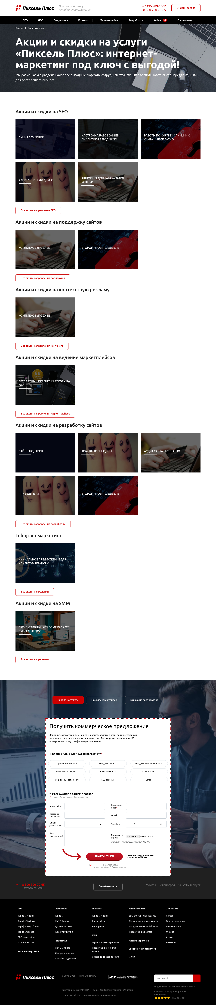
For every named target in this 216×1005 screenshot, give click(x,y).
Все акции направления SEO (38, 210)
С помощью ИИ (26, 942)
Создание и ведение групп (105, 957)
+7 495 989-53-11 (154, 6)
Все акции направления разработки (43, 524)
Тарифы (59, 915)
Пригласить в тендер (104, 700)
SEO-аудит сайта (26, 937)
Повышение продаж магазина (144, 921)
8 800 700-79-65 (154, 10)
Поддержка (61, 908)
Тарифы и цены (26, 915)
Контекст (97, 908)
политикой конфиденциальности (111, 867)
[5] (168, 997)
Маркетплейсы (137, 908)
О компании (172, 908)
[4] (165, 997)
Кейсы (169, 915)
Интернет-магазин (64, 953)
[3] (162, 997)
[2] (159, 997)
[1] (155, 997)
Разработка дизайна (65, 958)
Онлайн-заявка (186, 7)
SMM (94, 935)
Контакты (171, 942)
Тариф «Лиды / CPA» (28, 926)
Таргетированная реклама (105, 942)
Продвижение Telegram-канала (104, 950)
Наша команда (173, 926)
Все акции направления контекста (42, 345)
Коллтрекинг (98, 926)
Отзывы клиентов (175, 921)
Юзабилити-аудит (64, 932)
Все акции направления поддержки (43, 278)
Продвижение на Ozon (140, 932)
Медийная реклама (139, 940)
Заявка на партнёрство (144, 700)
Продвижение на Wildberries (144, 926)
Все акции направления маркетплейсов (45, 413)
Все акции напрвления (35, 591)
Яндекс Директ (100, 921)
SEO (20, 908)
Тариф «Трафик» (26, 921)
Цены (132, 956)
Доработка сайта (63, 926)
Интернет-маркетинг (29, 951)
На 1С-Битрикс (62, 921)
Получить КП (104, 856)
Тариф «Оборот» (26, 932)
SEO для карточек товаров (142, 915)
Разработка (61, 940)
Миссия (170, 932)
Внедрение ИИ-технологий (143, 948)
